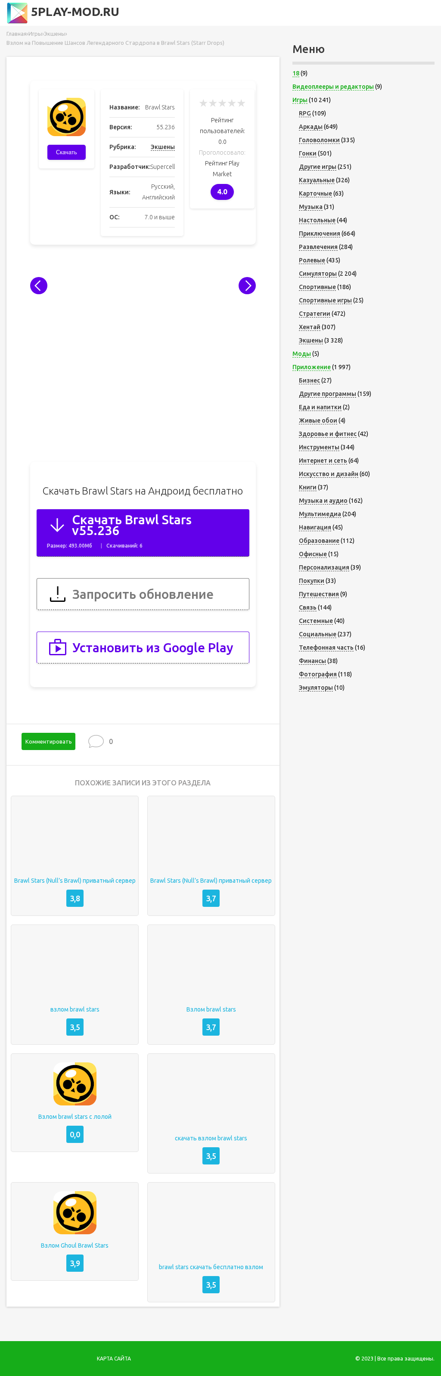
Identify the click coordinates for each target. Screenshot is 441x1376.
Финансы (312, 660)
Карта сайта (114, 1358)
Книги (308, 487)
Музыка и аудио (323, 500)
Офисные (313, 554)
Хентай (309, 327)
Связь (308, 607)
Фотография (318, 674)
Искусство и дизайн (328, 473)
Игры (299, 100)
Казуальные (317, 180)
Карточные (315, 193)
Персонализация (324, 567)
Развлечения (318, 246)
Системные (316, 620)
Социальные (317, 634)
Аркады (311, 126)
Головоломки (319, 140)
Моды (301, 353)
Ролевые (312, 260)
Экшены (163, 146)
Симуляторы (318, 273)
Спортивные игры (325, 300)
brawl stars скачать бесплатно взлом (211, 1267)
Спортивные (317, 286)
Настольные (317, 220)
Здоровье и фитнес (328, 433)
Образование (319, 540)
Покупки (311, 580)
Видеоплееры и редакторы (333, 86)
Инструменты (319, 447)
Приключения (319, 233)
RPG (305, 113)
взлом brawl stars (74, 1009)
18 (295, 73)
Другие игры (317, 166)
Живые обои (318, 420)
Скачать (66, 152)
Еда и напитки (320, 407)
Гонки (308, 153)
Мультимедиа (320, 514)
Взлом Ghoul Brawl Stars (75, 1245)
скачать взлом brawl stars (211, 1138)
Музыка (311, 206)
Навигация (315, 527)
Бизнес (309, 380)
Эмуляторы (316, 687)
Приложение (311, 367)
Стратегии (314, 313)
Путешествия (319, 594)
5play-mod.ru (73, 11)
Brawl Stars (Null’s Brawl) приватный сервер (75, 880)
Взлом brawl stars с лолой (75, 1116)
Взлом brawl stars (211, 1009)
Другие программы (327, 393)
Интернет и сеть (323, 460)
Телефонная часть (326, 647)
